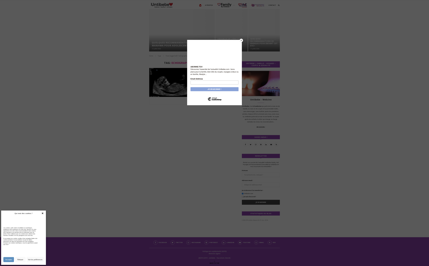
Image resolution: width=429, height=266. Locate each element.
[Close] (241, 40)
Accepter (8, 260)
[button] (42, 213)
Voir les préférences (35, 260)
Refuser (20, 260)
